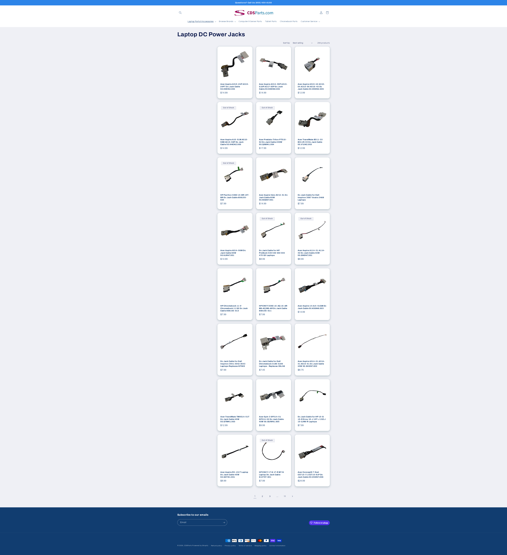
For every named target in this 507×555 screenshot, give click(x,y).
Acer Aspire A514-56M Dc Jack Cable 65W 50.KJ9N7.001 (233, 252)
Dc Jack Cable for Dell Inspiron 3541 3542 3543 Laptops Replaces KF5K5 (232, 363)
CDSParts (188, 545)
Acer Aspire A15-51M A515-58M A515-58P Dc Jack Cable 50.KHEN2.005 (234, 141)
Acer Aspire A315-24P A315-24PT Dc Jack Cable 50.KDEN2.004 (234, 86)
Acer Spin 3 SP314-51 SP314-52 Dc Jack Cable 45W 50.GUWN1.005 (271, 419)
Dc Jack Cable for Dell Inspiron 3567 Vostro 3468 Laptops (311, 197)
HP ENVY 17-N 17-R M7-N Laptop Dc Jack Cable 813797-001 (271, 474)
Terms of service (245, 545)
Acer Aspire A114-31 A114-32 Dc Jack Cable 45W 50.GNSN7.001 (311, 252)
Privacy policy (230, 545)
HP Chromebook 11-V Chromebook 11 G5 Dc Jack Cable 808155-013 (234, 308)
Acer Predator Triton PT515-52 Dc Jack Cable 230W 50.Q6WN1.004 (273, 141)
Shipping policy (261, 545)
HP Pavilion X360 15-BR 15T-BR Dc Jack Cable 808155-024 (234, 197)
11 (285, 496)
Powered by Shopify (200, 545)
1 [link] (255, 496)
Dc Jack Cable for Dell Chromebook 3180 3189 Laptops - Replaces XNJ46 (272, 363)
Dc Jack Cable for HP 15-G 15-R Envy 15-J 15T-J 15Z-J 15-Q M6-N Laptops (312, 419)
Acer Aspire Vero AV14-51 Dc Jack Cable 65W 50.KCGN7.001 (273, 197)
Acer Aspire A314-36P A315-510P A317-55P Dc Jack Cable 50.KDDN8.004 (273, 86)
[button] (180, 13)
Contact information (277, 545)
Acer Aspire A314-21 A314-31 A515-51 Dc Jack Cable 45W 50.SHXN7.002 (311, 363)
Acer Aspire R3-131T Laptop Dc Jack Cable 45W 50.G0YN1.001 (234, 474)
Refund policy (216, 545)
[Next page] (292, 496)
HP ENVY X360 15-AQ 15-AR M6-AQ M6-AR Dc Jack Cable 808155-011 (273, 308)
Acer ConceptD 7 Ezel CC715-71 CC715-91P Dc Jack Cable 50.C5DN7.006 (310, 474)
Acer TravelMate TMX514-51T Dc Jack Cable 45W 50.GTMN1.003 (234, 419)
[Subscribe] (224, 522)
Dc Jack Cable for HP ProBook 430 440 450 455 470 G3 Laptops (272, 252)
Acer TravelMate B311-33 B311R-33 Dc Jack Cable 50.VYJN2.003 (310, 141)
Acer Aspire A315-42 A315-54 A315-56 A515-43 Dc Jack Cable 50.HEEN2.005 (311, 86)
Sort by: (286, 43)
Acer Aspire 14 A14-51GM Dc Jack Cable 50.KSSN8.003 (312, 307)
